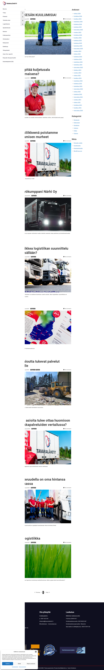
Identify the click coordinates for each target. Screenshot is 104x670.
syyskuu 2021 (77, 99)
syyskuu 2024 (77, 51)
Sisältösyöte (77, 145)
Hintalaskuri (6, 39)
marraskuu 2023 (78, 67)
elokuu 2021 (77, 102)
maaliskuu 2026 (78, 21)
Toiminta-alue (6, 20)
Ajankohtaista (6, 27)
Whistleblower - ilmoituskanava (47, 624)
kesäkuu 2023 (78, 78)
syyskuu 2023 (77, 72)
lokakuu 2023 (77, 70)
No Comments (68, 18)
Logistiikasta (6, 24)
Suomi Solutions (72, 668)
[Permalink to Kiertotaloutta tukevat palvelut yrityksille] (42, 372)
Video (75, 130)
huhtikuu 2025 (78, 40)
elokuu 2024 (77, 54)
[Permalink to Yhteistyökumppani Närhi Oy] (42, 198)
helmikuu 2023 (78, 83)
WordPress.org (78, 151)
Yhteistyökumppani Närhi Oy (35, 192)
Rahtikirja (5, 46)
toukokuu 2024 (78, 56)
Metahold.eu (63, 668)
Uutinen (76, 128)
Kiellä (19, 663)
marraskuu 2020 (78, 110)
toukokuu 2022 (78, 94)
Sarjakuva (76, 125)
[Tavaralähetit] (10, 4)
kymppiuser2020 (25, 19)
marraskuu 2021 (78, 97)
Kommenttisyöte (78, 148)
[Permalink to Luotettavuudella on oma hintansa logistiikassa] (42, 490)
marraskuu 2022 (78, 89)
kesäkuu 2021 (78, 107)
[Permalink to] (42, 311)
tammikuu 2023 (78, 86)
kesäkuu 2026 (78, 19)
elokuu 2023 (77, 75)
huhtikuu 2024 (78, 59)
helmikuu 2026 (78, 24)
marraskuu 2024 (78, 48)
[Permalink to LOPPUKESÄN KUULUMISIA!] (42, 21)
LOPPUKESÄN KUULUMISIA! (34, 15)
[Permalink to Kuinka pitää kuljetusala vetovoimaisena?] (34, 80)
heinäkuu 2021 (78, 105)
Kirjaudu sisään (78, 143)
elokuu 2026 (77, 13)
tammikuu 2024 (78, 64)
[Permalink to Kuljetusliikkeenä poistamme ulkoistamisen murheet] (42, 143)
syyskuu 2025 (77, 32)
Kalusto (5, 31)
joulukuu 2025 (78, 27)
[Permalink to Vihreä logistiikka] (42, 545)
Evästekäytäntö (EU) (8, 61)
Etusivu (5, 9)
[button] (36, 651)
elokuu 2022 (77, 91)
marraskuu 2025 (78, 29)
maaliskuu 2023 (78, 81)
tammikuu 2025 (78, 46)
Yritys (4, 12)
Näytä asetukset (31, 663)
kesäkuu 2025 (78, 37)
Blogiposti (33, 19)
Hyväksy (8, 663)
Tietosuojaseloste (22, 666)
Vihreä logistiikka (26, 538)
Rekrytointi (6, 42)
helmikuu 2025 (78, 43)
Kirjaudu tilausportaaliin (9, 57)
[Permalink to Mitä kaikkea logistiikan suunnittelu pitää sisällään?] (42, 259)
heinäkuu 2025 (78, 35)
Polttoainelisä (6, 35)
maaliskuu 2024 (78, 62)
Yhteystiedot (6, 50)
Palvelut (5, 16)
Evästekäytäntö (15, 666)
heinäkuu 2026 (78, 16)
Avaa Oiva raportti (8, 54)
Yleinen (37, 369)
